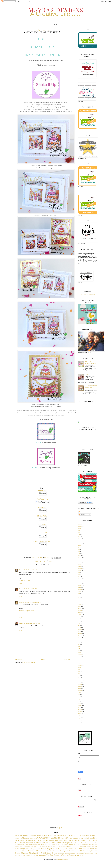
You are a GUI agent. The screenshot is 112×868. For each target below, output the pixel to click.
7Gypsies (34, 835)
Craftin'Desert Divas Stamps (42, 561)
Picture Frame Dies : (42, 533)
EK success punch (19, 844)
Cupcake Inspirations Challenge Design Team (32, 843)
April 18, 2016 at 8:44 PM (29, 589)
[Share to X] (58, 558)
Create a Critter (53, 841)
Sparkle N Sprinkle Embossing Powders (83, 851)
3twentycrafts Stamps (21, 835)
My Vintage (31, 849)
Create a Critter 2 (62, 841)
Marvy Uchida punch (76, 846)
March (79, 536)
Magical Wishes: (42, 516)
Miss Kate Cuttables (86, 846)
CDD (42, 39)
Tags (77, 853)
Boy (21, 838)
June (79, 530)
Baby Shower (63, 835)
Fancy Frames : (43, 524)
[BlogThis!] (57, 558)
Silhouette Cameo (41, 851)
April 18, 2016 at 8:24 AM (29, 570)
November (80, 526)
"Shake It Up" (43, 47)
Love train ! (87, 374)
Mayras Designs (56, 10)
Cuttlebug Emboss (50, 843)
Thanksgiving (42, 855)
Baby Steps (70, 835)
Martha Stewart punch (65, 846)
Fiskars (49, 844)
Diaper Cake (84, 843)
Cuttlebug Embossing (62, 843)
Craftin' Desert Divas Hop (76, 838)
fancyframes (80, 855)
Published (76, 849)
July (79, 547)
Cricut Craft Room (78, 840)
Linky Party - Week (42, 55)
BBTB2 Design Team (49, 835)
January (79, 541)
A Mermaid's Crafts (24, 580)
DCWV (70, 843)
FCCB (45, 844)
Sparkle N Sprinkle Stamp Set (43, 853)
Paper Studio (38, 849)
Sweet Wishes (42, 490)
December (80, 562)
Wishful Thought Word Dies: (42, 541)
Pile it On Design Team (47, 849)
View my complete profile (87, 294)
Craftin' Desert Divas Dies (57, 560)
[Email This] (55, 558)
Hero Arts (91, 844)
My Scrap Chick (23, 848)
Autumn (39, 835)
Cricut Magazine (89, 841)
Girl (74, 844)
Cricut (70, 840)
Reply (20, 583)
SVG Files (25, 851)
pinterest (52, 556)
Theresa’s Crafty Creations (26, 611)
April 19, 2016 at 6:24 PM (33, 623)
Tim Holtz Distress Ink (54, 855)
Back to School (78, 835)
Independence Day (30, 846)
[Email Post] (52, 557)
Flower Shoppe (68, 844)
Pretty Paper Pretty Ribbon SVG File (64, 849)
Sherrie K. (22, 623)
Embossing (28, 844)
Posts (81, 512)
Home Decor (22, 846)
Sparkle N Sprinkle (62, 851)
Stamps (69, 853)
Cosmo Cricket (33, 838)
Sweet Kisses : (42, 507)
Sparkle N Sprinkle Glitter (24, 853)
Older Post (67, 659)
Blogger (59, 828)
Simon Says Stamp (52, 851)
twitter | (45, 556)
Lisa (20, 570)
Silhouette (31, 851)
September (80, 543)
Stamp (56, 853)
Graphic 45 (78, 844)
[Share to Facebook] (60, 558)
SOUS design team (83, 849)
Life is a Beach (56, 846)
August (79, 524)
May (79, 532)
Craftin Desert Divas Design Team (35, 560)
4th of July (29, 835)
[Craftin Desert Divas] (46, 440)
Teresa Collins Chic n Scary (32, 855)
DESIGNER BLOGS (62, 860)
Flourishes (61, 844)
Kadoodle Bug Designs (46, 846)
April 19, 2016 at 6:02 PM (34, 602)
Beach (83, 835)
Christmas (25, 838)
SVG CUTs (92, 849)
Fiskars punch (55, 844)
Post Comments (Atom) (28, 662)
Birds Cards (89, 835)
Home (56, 24)
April (79, 534)
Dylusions (95, 843)
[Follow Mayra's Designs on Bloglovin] (85, 503)
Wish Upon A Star (43, 499)
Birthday (94, 835)
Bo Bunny (17, 838)
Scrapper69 (22, 602)
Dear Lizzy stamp (77, 843)
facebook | (38, 556)
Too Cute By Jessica (69, 855)
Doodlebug (90, 843)
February (80, 538)
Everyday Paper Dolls (37, 844)
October (79, 566)
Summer (73, 853)
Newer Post (18, 659)
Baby (58, 835)
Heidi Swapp (84, 844)
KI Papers (37, 846)
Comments (82, 514)
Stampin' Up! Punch (62, 853)
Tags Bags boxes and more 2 (86, 853)
